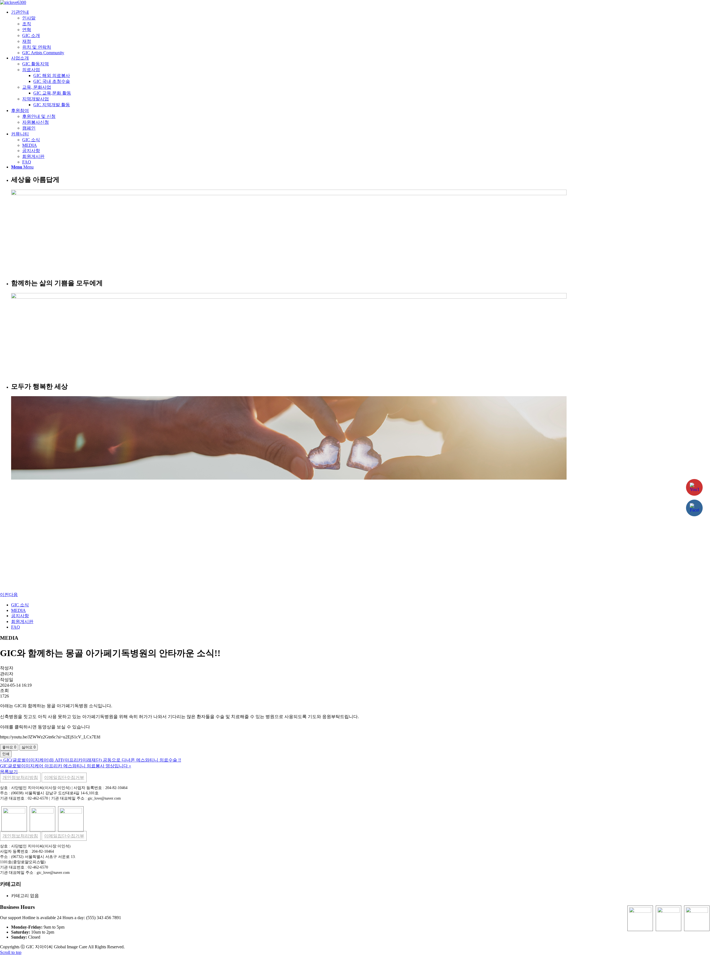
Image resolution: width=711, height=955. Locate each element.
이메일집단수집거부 (64, 777)
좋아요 (9, 747)
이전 (4, 594)
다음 (13, 594)
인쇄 (5, 754)
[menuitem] (361, 32)
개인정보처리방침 (20, 777)
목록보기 (9, 771)
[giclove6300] (13, 2)
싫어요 (29, 747)
